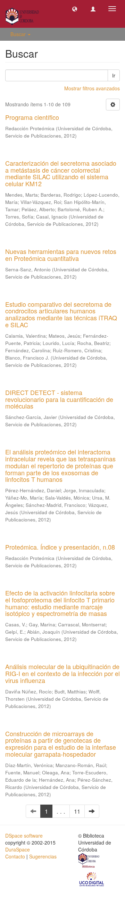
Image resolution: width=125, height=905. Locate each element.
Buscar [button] (18, 34)
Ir (113, 75)
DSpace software (24, 835)
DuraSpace (17, 849)
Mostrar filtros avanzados (92, 88)
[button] (74, 9)
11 (77, 811)
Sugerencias (43, 856)
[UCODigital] (92, 878)
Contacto (15, 856)
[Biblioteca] (89, 861)
